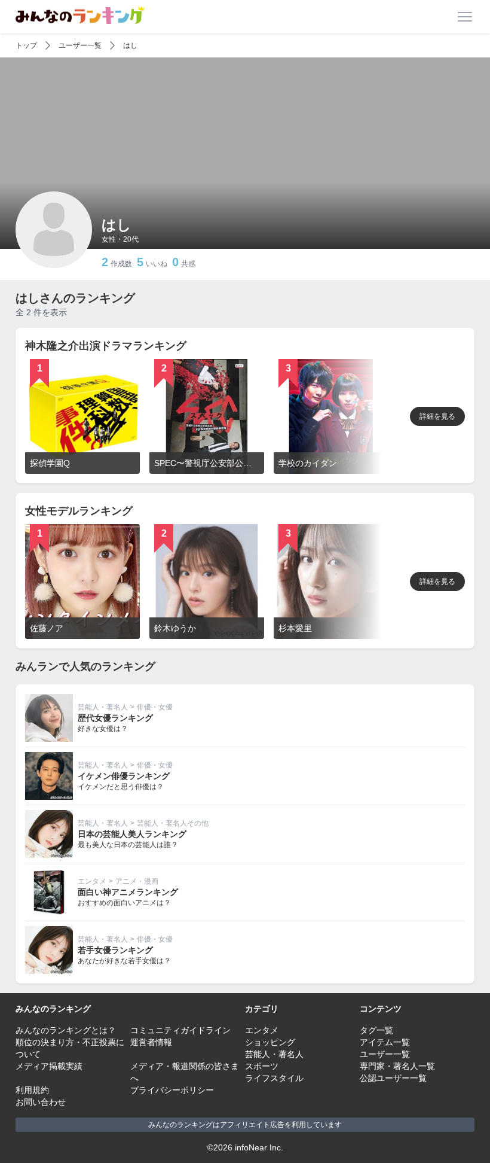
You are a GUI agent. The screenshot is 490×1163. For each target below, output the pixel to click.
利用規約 (32, 1090)
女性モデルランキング (79, 511)
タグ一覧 (376, 1030)
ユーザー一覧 (80, 45)
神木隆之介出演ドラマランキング (105, 346)
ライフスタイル (274, 1078)
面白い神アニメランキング (128, 892)
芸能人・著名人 (103, 707)
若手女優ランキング (115, 950)
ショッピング (270, 1042)
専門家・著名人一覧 (397, 1066)
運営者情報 (151, 1042)
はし (130, 45)
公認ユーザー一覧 (393, 1078)
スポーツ (261, 1066)
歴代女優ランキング (115, 718)
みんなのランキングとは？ (66, 1030)
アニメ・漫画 (136, 881)
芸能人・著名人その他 (173, 823)
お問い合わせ (41, 1102)
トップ (26, 45)
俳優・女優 (155, 707)
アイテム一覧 (385, 1042)
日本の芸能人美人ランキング (132, 834)
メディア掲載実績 (49, 1066)
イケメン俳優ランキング (124, 776)
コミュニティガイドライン (180, 1030)
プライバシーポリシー (172, 1090)
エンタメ (92, 881)
